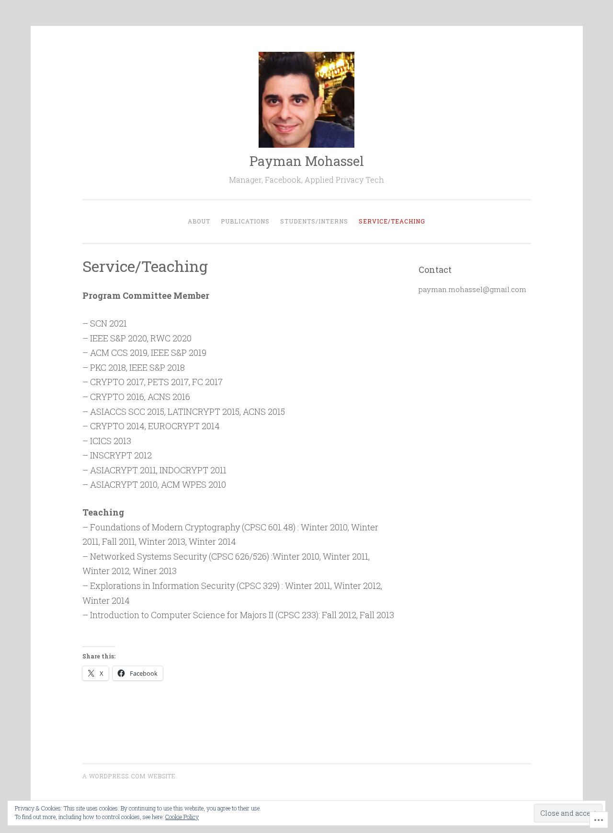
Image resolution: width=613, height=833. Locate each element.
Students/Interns (314, 221)
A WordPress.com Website (129, 776)
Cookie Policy (182, 817)
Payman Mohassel (307, 161)
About (199, 221)
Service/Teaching (392, 221)
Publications (245, 221)
